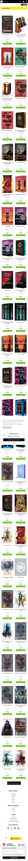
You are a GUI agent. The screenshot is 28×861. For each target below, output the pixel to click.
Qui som (13, 799)
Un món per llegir (13, 794)
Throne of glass (21, 577)
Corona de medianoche (20, 385)
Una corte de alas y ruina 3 (7, 673)
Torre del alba (7, 226)
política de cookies (7, 427)
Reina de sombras (7, 290)
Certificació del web (13, 820)
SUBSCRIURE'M (14, 857)
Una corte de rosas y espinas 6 (7, 34)
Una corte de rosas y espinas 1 (20, 673)
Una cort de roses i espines (7, 130)
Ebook (13, 797)
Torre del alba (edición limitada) (21, 194)
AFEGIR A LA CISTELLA (7, 43)
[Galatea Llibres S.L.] (4, 1)
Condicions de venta (13, 818)
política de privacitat (18, 854)
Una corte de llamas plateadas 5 (21, 737)
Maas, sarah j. (7, 37)
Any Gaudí (13, 793)
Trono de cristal (7, 449)
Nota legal (13, 817)
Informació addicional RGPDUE (13, 821)
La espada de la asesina (21, 322)
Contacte (13, 802)
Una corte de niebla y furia (20, 66)
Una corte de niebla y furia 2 (7, 705)
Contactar (13, 811)
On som (13, 800)
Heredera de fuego (20, 353)
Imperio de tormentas (21, 226)
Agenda (13, 796)
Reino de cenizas (21, 162)
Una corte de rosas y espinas (20, 98)
